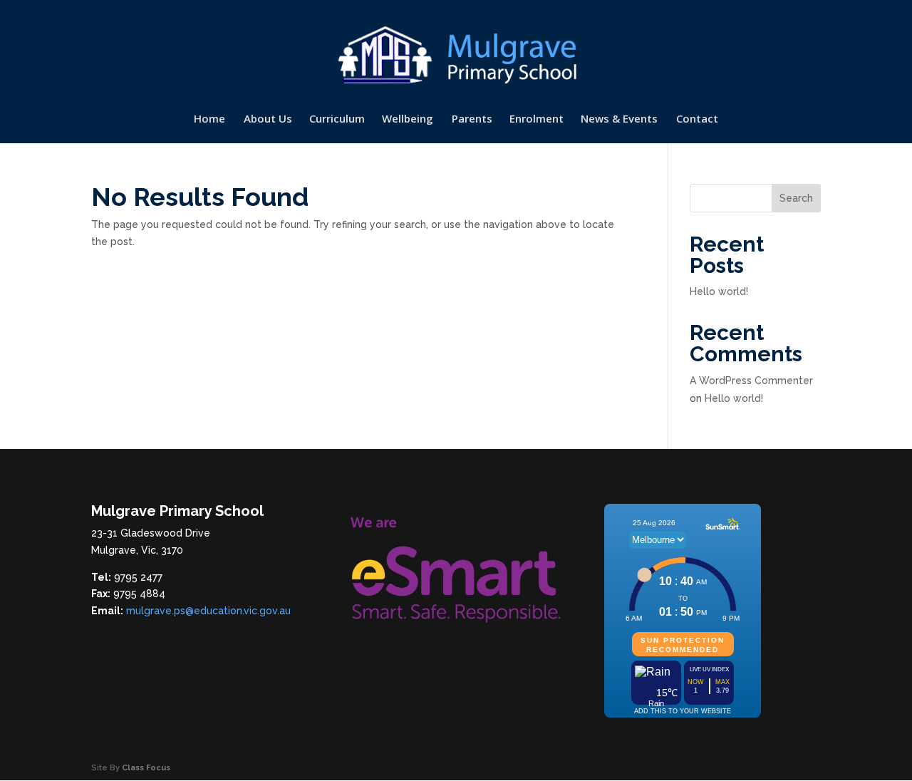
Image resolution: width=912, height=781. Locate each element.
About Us (268, 119)
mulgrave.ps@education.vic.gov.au (208, 610)
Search (796, 198)
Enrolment (536, 119)
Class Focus (146, 767)
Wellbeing (407, 119)
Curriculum (337, 119)
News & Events (619, 119)
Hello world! (719, 291)
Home (209, 119)
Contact (697, 119)
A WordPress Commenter (751, 380)
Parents (472, 119)
